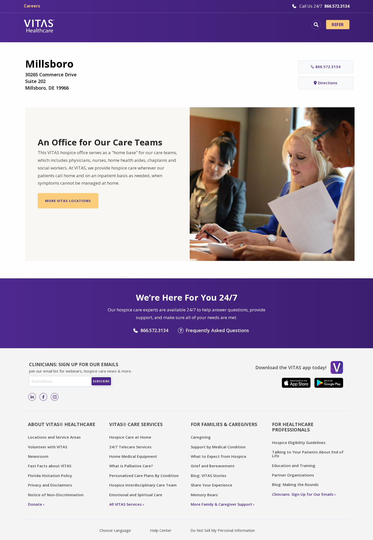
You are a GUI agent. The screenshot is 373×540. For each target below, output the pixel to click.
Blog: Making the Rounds (295, 484)
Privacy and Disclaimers (50, 485)
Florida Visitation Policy (50, 475)
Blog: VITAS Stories (208, 475)
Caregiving (201, 437)
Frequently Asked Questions (217, 330)
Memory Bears (204, 494)
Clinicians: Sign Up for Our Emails (303, 494)
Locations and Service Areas (54, 437)
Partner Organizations (293, 475)
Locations (78, 25)
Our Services (157, 25)
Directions (327, 82)
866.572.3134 (327, 66)
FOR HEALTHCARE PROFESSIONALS (293, 427)
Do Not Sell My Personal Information (222, 530)
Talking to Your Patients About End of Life (308, 453)
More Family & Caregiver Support (221, 504)
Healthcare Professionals (210, 25)
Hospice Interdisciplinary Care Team (143, 485)
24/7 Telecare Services (130, 446)
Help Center (161, 530)
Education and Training (293, 465)
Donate (35, 504)
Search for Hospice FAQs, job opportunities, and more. (316, 24)
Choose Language (115, 530)
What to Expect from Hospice (218, 456)
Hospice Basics (117, 25)
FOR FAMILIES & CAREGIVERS (224, 424)
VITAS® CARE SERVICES (136, 424)
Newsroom (38, 456)
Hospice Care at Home (130, 437)
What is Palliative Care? (131, 465)
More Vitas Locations (68, 200)
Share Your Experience (211, 485)
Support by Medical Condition (218, 446)
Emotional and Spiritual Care (135, 494)
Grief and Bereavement (213, 465)
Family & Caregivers (271, 25)
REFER (338, 24)
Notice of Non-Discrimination (56, 494)
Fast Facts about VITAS (49, 465)
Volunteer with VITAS (47, 446)
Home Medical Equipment (133, 456)
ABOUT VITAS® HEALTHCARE (61, 424)
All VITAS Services (125, 504)
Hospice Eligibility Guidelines (299, 442)
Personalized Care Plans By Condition (144, 475)
